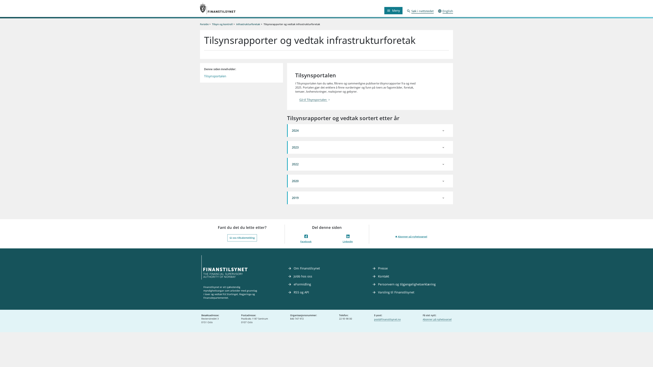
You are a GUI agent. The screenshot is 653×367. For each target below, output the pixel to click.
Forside (204, 24)
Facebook (306, 241)
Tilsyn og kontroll (222, 24)
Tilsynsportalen (215, 76)
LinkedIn (348, 241)
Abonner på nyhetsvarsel (412, 236)
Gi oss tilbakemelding (242, 237)
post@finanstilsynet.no (387, 319)
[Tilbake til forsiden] (231, 8)
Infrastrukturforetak (248, 24)
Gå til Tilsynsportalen (313, 100)
